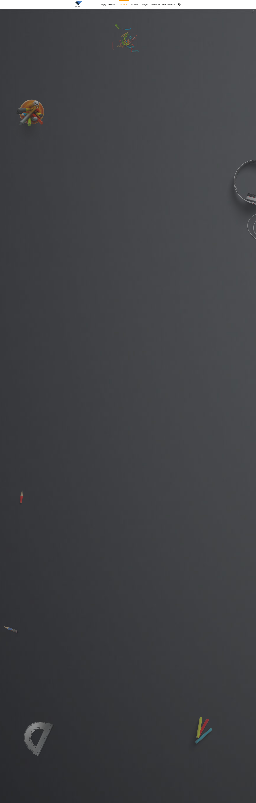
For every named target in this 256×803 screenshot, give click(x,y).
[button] (179, 4)
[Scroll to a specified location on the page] (128, 619)
